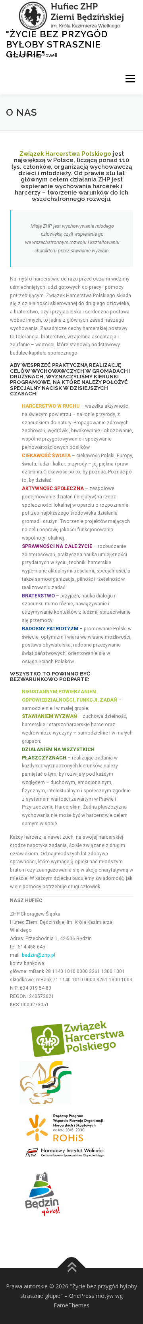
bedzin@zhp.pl (38, 955)
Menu (129, 79)
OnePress (81, 1295)
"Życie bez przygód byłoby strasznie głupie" (57, 44)
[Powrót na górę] (72, 1268)
